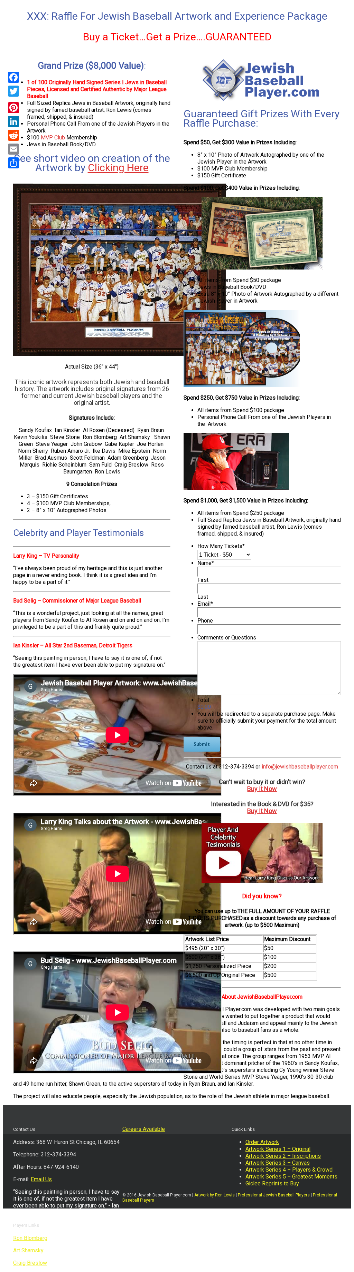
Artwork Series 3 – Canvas (277, 1163)
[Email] (13, 149)
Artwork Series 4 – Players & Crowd (289, 1169)
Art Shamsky (28, 1250)
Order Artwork (262, 1142)
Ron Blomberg (30, 1238)
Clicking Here (118, 168)
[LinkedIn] (13, 121)
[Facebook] (13, 77)
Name (205, 563)
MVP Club (53, 137)
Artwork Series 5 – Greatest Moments (291, 1176)
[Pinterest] (13, 108)
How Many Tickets (221, 546)
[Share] (13, 163)
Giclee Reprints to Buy (272, 1183)
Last (202, 597)
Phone (205, 620)
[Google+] (13, 99)
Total (203, 700)
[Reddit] (13, 135)
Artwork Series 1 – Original (277, 1149)
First (202, 580)
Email (205, 603)
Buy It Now (262, 788)
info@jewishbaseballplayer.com (300, 766)
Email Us (41, 1179)
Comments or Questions (226, 637)
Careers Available (143, 1129)
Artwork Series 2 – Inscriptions (283, 1156)
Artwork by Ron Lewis (214, 1195)
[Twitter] (13, 91)
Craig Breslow (30, 1263)
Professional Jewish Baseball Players (274, 1195)
